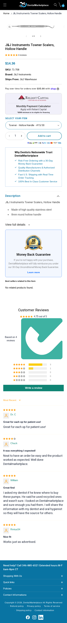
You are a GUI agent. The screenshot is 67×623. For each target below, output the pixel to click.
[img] (9, 409)
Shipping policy (24, 610)
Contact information (44, 610)
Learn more (33, 272)
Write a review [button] (33, 388)
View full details (15, 224)
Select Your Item (16, 118)
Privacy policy (34, 606)
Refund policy (17, 606)
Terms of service (52, 606)
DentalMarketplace (32, 603)
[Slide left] (26, 36)
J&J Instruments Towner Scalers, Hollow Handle (37, 13)
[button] (55, 4)
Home (6, 13)
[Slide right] (40, 36)
